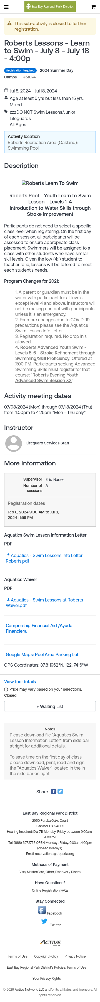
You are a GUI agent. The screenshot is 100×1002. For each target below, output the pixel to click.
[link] (13, 443)
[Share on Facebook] (53, 792)
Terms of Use (76, 967)
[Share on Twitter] (60, 792)
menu (6, 7)
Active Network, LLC (30, 990)
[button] (50, 854)
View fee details (20, 681)
